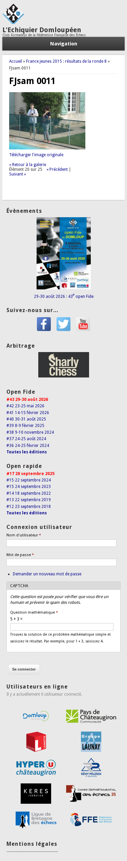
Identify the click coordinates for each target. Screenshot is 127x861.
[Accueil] (13, 23)
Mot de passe (20, 555)
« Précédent (57, 169)
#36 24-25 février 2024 (27, 445)
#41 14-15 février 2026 (27, 412)
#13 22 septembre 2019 (28, 499)
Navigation (63, 44)
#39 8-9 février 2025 (25, 425)
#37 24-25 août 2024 (26, 438)
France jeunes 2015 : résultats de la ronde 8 (66, 61)
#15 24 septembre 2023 (28, 486)
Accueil (15, 61)
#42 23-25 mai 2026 (25, 406)
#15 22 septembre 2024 (28, 480)
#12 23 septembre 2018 (28, 506)
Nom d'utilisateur (23, 535)
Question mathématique (34, 612)
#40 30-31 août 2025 (26, 419)
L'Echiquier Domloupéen (41, 30)
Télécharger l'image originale (36, 154)
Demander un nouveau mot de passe (47, 574)
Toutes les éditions (26, 452)
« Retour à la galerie (27, 164)
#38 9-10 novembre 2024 (30, 432)
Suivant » (17, 174)
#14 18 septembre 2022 (28, 493)
